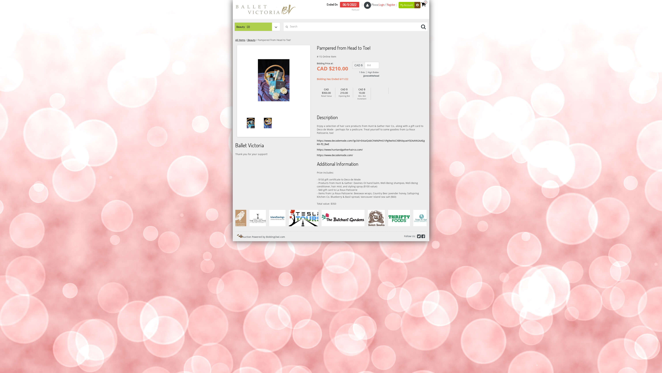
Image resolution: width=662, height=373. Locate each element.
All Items (240, 40)
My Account (406, 5)
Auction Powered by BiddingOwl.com (263, 236)
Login (381, 4)
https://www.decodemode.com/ (335, 155)
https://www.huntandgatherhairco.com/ (340, 149)
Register (391, 4)
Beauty (251, 40)
